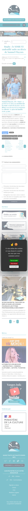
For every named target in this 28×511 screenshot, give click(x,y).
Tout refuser (14, 263)
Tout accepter (14, 260)
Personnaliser (14, 266)
